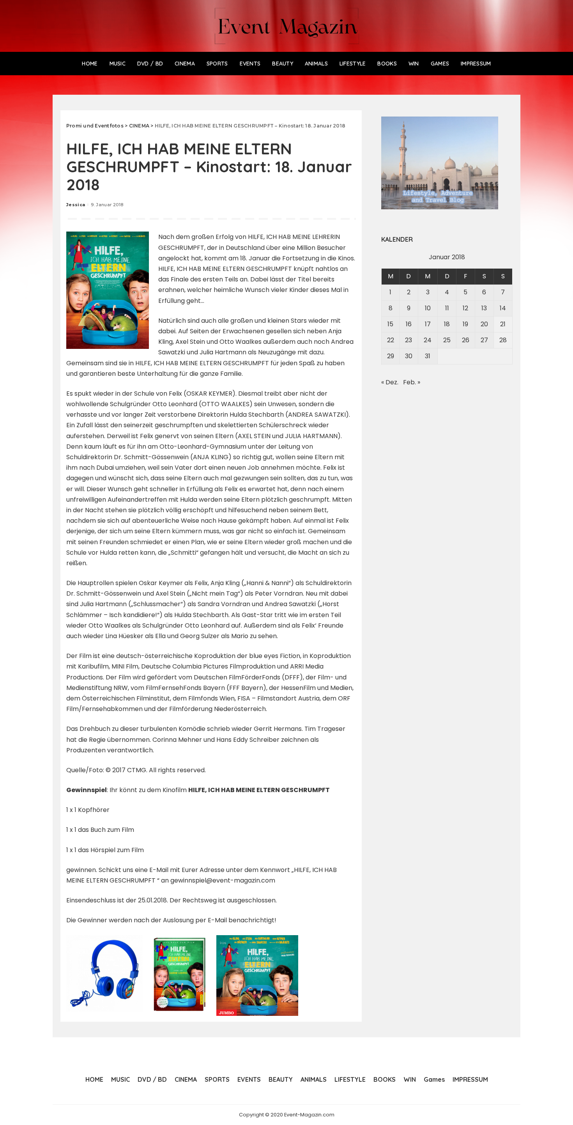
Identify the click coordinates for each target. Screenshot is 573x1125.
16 (409, 324)
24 (428, 340)
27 (484, 340)
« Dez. (389, 382)
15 (390, 324)
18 (447, 324)
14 (503, 308)
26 (465, 340)
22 (390, 340)
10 (428, 308)
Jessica (75, 204)
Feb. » (411, 382)
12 (465, 308)
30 (408, 356)
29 (390, 356)
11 (447, 308)
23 (408, 340)
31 (427, 356)
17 (428, 324)
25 (447, 340)
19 (465, 324)
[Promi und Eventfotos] (286, 26)
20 (484, 324)
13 (484, 308)
